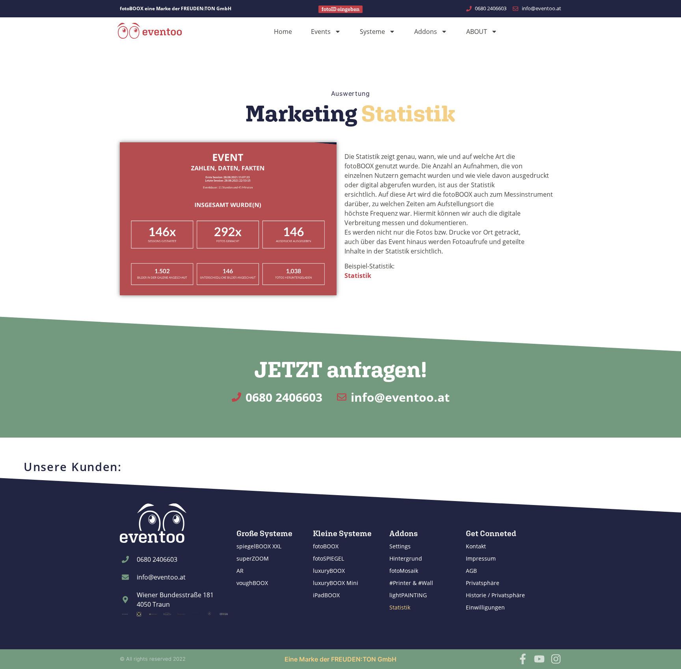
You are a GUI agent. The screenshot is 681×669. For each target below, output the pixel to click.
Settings (400, 546)
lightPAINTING (408, 595)
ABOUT (476, 31)
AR (240, 570)
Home (283, 31)
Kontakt (476, 546)
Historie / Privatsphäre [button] (495, 595)
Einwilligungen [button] (485, 607)
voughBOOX (252, 583)
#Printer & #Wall (411, 583)
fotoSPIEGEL (328, 558)
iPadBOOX (326, 595)
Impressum (481, 558)
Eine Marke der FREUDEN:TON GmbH (340, 659)
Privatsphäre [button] (482, 583)
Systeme (372, 31)
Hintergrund (405, 558)
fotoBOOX (326, 546)
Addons (425, 31)
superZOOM (252, 558)
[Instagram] (556, 659)
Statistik (399, 607)
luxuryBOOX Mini (335, 583)
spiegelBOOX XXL (258, 546)
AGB (471, 570)
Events (321, 31)
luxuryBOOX (329, 570)
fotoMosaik (403, 570)
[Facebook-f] (522, 659)
